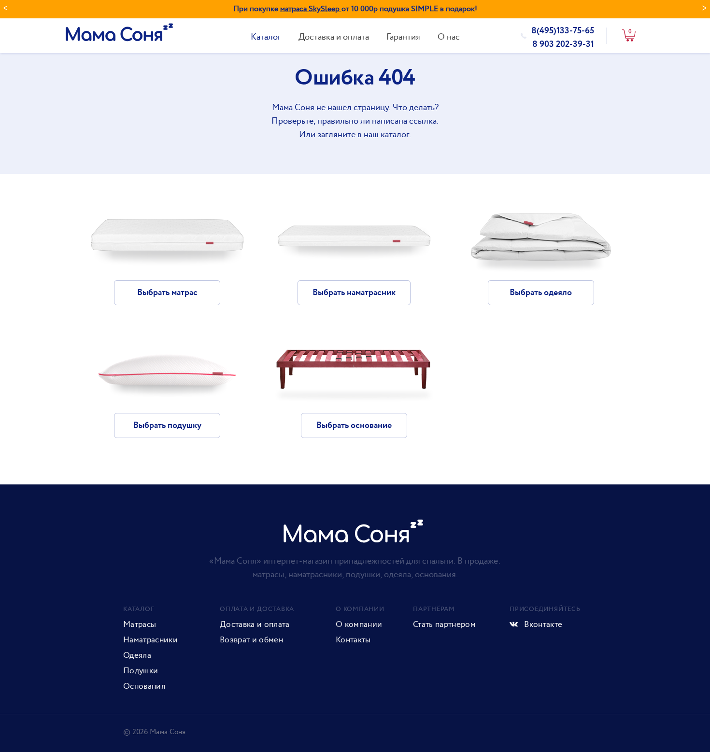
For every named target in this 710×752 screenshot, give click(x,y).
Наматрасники (150, 640)
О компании (359, 624)
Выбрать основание (354, 425)
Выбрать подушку (167, 425)
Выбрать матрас (167, 292)
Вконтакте (542, 624)
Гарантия (403, 37)
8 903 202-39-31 (563, 44)
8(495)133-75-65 (562, 31)
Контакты (353, 640)
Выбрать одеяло (541, 292)
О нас (449, 37)
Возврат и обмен (251, 640)
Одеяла (137, 655)
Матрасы (139, 624)
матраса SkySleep (310, 8)
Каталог (266, 37)
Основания (144, 686)
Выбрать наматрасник (354, 292)
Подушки (140, 671)
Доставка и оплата (333, 37)
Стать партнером (444, 624)
